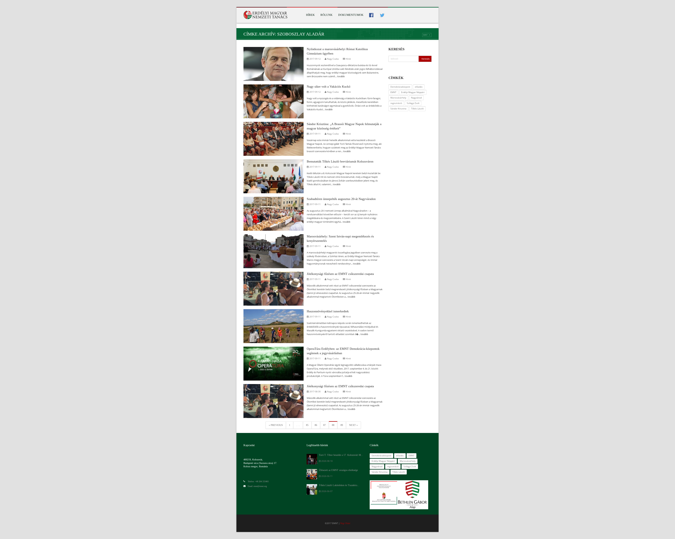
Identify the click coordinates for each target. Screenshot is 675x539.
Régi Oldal (345, 523)
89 (341, 425)
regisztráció (396, 103)
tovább (341, 76)
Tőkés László (417, 108)
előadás (419, 86)
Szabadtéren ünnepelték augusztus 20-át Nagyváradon (341, 199)
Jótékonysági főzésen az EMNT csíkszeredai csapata (340, 274)
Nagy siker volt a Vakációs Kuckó (328, 86)
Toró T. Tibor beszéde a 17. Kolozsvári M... (341, 455)
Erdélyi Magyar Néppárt (413, 92)
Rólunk (326, 14)
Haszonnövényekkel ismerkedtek (328, 311)
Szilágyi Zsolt (413, 103)
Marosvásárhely (398, 97)
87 (324, 425)
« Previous (276, 425)
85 (307, 425)
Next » (353, 425)
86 (316, 425)
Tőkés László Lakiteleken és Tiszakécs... (339, 485)
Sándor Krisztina (398, 108)
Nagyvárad (416, 97)
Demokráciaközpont (400, 86)
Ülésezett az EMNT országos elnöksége (338, 470)
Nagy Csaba (333, 59)
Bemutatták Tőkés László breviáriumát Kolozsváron (340, 161)
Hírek (310, 14)
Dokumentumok (351, 14)
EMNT (425, 35)
